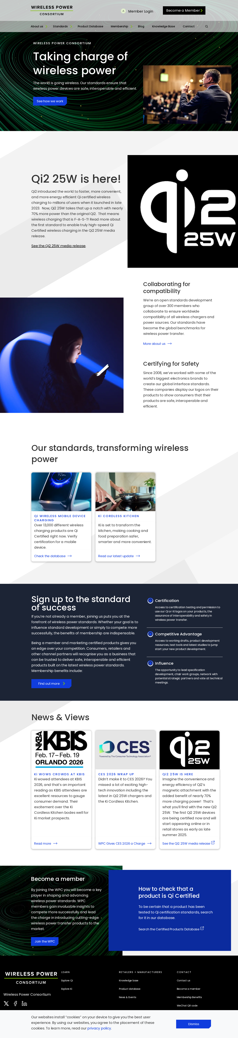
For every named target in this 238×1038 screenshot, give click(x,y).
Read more (42, 843)
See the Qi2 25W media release (58, 245)
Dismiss (193, 1024)
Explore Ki (66, 989)
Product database (129, 989)
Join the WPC (45, 941)
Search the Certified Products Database (169, 929)
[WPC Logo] (31, 978)
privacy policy (99, 1028)
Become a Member (183, 10)
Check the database (49, 556)
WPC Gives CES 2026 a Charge (121, 843)
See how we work (50, 101)
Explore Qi (67, 980)
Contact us (183, 980)
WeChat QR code (187, 1005)
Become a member (188, 989)
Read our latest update (116, 556)
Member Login (140, 11)
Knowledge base (128, 980)
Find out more (48, 683)
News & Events (127, 997)
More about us (154, 343)
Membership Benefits (189, 997)
